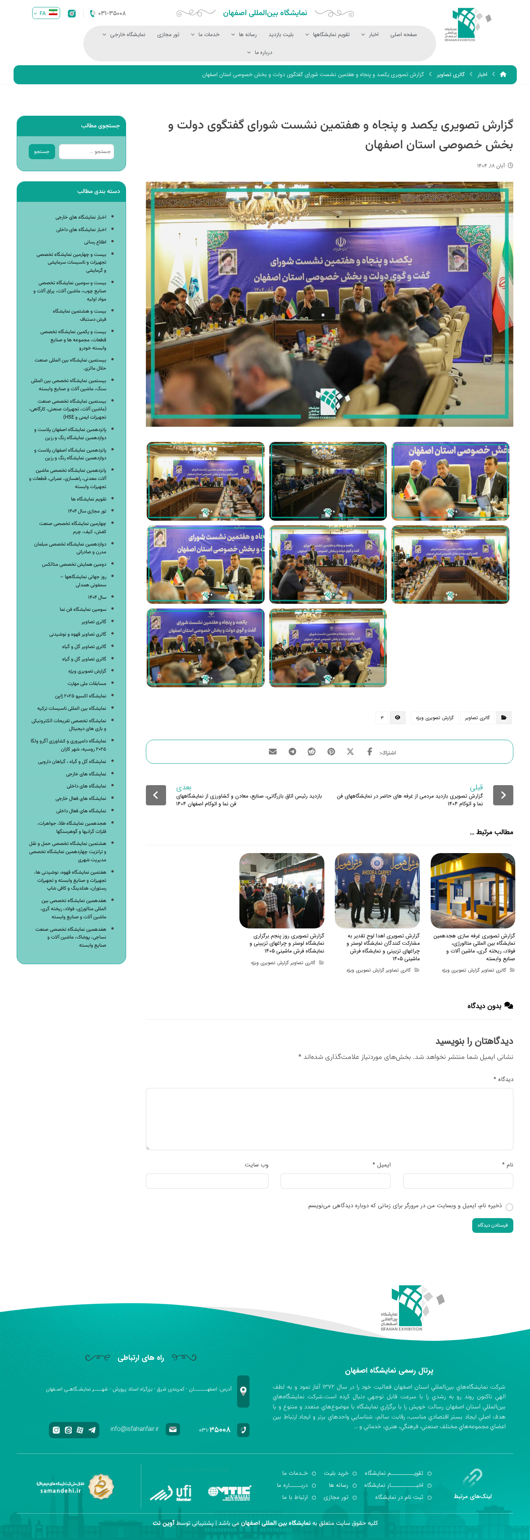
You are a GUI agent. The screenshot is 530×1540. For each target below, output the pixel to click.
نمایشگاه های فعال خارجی (80, 799)
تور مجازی (168, 34)
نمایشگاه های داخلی (86, 786)
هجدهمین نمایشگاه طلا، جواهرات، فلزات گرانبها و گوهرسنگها (71, 828)
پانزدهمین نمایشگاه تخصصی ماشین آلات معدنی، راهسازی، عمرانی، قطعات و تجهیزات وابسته (67, 479)
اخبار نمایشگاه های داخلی (81, 230)
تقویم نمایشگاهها (331, 34)
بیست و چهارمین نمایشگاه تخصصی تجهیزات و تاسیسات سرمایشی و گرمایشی (71, 263)
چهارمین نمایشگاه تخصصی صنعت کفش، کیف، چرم (72, 528)
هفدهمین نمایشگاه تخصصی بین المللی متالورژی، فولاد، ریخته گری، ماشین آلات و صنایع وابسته (73, 909)
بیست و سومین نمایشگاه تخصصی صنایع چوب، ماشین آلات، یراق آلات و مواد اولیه (69, 291)
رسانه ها (248, 34)
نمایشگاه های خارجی (86, 774)
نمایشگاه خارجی (127, 34)
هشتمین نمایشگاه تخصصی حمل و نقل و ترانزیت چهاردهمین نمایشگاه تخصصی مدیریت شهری (67, 852)
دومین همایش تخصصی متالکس (74, 564)
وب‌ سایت (256, 1165)
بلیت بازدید (281, 34)
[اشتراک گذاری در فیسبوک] (370, 752)
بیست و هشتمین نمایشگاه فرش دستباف (79, 315)
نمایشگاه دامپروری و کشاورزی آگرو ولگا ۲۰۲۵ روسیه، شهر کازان (68, 745)
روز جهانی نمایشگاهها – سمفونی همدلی (83, 581)
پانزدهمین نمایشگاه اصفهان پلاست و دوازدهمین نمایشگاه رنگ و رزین (70, 434)
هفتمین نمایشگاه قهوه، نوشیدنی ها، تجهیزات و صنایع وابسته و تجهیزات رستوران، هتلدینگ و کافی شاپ (70, 881)
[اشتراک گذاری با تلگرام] (292, 752)
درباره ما (263, 52)
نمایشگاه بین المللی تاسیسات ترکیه (71, 709)
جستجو (42, 152)
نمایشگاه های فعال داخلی (81, 811)
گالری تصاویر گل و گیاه (84, 647)
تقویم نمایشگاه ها (88, 499)
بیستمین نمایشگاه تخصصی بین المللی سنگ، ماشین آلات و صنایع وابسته (68, 385)
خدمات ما (209, 34)
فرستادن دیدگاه (493, 1225)
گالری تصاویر (477, 717)
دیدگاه (503, 1079)
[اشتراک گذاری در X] (350, 752)
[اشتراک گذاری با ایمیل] (273, 752)
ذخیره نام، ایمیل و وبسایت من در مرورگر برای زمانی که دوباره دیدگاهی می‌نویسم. (404, 1205)
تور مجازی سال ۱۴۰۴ (87, 511)
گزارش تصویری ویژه (435, 717)
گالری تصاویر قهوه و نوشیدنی (77, 634)
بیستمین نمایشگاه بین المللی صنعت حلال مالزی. (70, 364)
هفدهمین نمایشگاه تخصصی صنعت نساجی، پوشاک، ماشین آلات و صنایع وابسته (70, 938)
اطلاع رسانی (95, 242)
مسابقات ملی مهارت (87, 684)
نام (507, 1165)
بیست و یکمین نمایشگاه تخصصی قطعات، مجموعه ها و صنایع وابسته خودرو (73, 340)
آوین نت (163, 1523)
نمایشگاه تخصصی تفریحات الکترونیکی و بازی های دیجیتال (68, 725)
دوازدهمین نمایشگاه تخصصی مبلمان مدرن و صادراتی (70, 548)
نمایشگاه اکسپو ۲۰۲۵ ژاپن (80, 696)
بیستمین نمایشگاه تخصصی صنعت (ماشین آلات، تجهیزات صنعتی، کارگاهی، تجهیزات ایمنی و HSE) (67, 410)
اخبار (374, 34)
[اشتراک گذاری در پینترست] (331, 752)
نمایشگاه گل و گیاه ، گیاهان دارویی (72, 762)
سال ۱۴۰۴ (97, 597)
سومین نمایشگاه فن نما (83, 610)
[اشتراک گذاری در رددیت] (311, 752)
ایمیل (381, 1165)
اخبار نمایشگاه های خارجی (80, 217)
